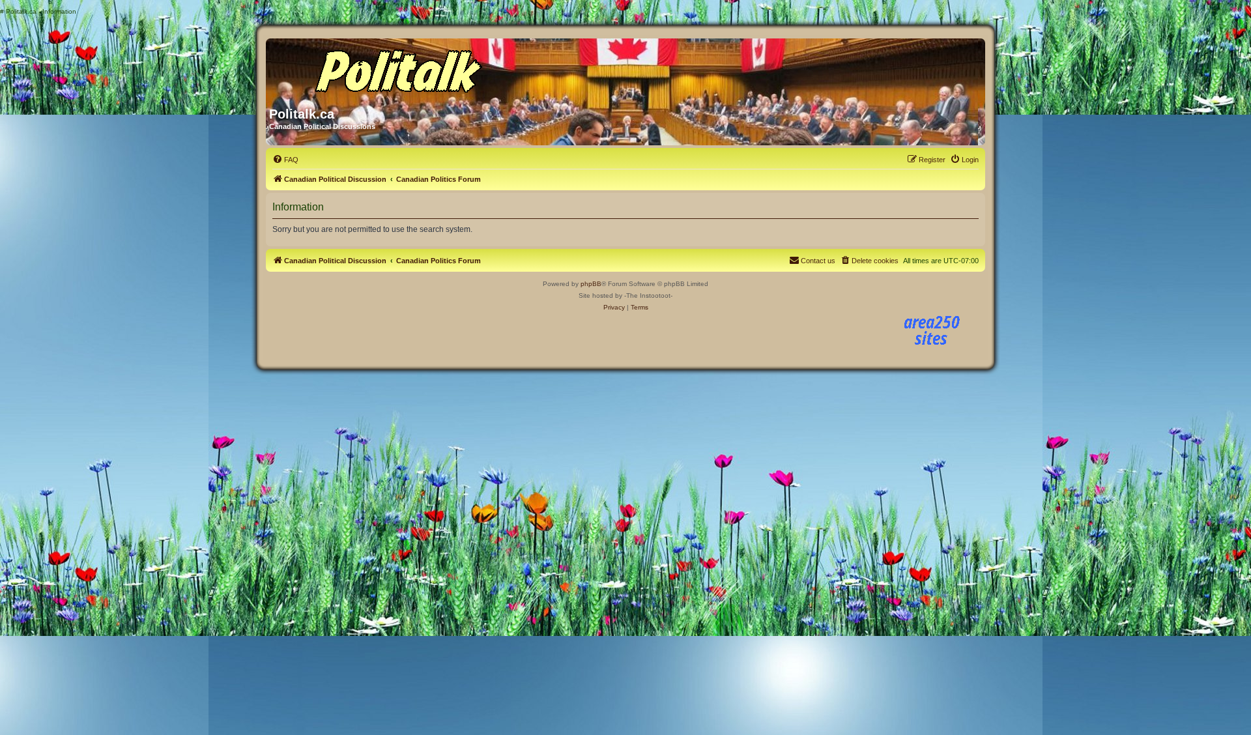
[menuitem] (285, 159)
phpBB (591, 283)
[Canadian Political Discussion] (394, 68)
